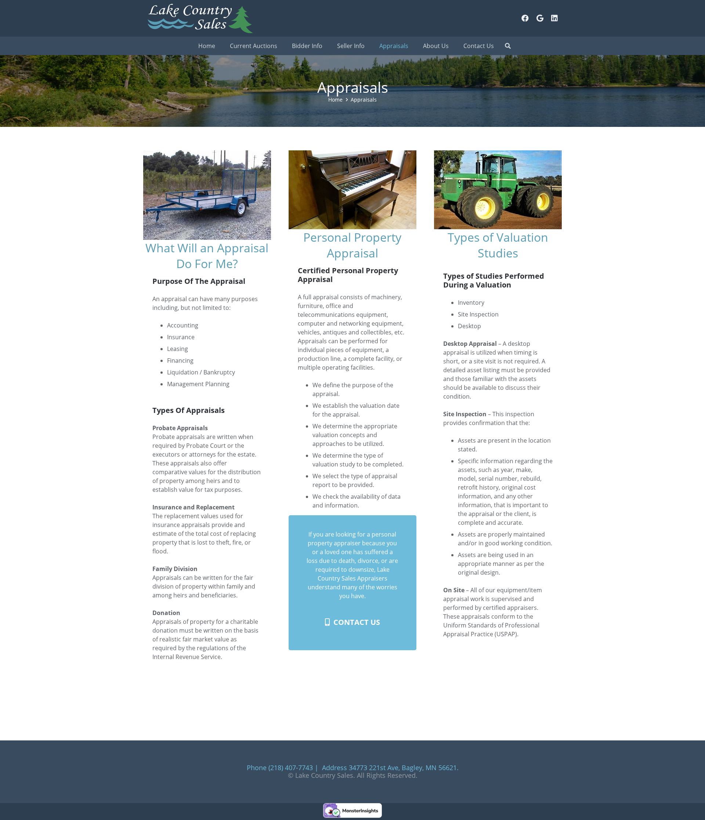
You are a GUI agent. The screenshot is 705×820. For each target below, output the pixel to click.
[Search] (507, 46)
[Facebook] (525, 18)
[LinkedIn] (554, 18)
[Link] (199, 18)
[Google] (539, 18)
